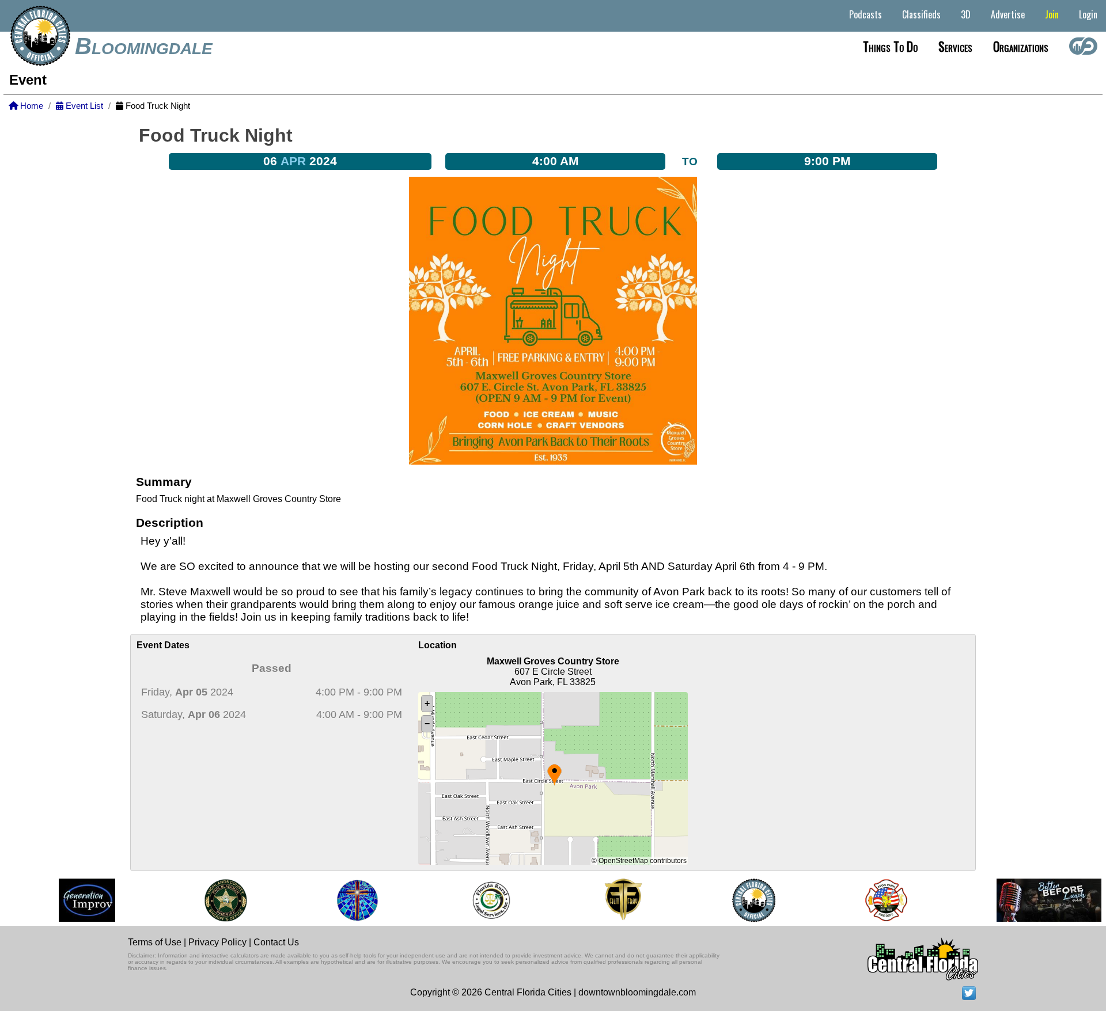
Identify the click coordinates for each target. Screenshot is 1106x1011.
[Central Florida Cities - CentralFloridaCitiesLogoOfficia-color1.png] (742, 900)
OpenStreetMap (623, 861)
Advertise (1008, 14)
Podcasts (865, 14)
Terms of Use (154, 942)
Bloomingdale (144, 46)
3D (966, 14)
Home (30, 106)
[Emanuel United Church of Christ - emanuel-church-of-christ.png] (346, 900)
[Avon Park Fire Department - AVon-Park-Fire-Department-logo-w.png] (875, 900)
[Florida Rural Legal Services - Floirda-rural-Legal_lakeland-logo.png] (479, 900)
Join (1052, 14)
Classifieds (921, 14)
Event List (83, 106)
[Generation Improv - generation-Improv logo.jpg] (76, 900)
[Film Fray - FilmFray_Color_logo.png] (612, 900)
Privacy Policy (217, 942)
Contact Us (276, 942)
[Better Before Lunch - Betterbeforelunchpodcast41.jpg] (1038, 900)
